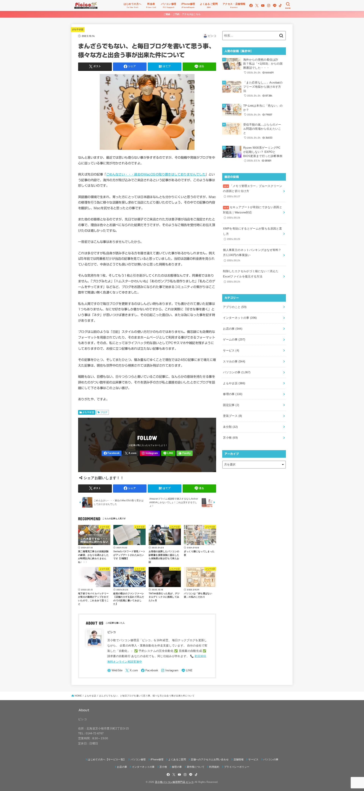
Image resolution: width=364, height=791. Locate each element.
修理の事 (232, 394)
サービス (231, 350)
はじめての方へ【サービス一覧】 (107, 759)
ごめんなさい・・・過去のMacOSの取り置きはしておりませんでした (156, 174)
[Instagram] (268, 5)
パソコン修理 (138, 759)
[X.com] (257, 5)
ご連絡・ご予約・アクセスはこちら (182, 14)
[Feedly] (185, 453)
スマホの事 (234, 361)
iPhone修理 (157, 759)
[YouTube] (262, 5)
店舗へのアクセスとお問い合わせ (210, 759)
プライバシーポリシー (236, 766)
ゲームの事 (234, 339)
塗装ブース (232, 415)
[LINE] (274, 5)
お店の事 (232, 328)
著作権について (195, 766)
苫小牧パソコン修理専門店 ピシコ (174, 782)
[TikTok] (280, 5)
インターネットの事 (240, 317)
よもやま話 (78, 29)
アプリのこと (234, 306)
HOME (78, 696)
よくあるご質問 (177, 759)
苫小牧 (230, 437)
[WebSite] (115, 670)
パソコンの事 (236, 372)
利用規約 (214, 766)
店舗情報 (239, 759)
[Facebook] (251, 5)
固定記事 (231, 405)
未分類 (230, 426)
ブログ (103, 412)
